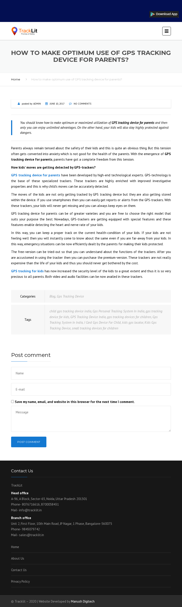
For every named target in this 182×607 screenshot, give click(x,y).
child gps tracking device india (70, 311)
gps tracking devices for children (129, 317)
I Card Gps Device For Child (102, 322)
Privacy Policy (20, 581)
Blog (52, 296)
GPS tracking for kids (27, 271)
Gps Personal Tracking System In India (118, 311)
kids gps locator (132, 322)
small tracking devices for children (95, 328)
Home (15, 79)
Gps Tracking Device (70, 296)
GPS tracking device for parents (35, 175)
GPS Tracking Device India (88, 317)
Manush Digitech (83, 601)
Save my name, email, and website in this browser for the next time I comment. (75, 402)
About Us (17, 558)
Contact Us (19, 570)
